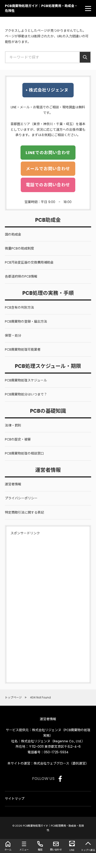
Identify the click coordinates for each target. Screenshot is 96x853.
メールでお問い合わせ (48, 169)
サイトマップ (14, 798)
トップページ (13, 697)
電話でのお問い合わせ (48, 185)
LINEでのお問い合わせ (48, 152)
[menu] (88, 8)
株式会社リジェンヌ (49, 90)
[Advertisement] (24, 606)
